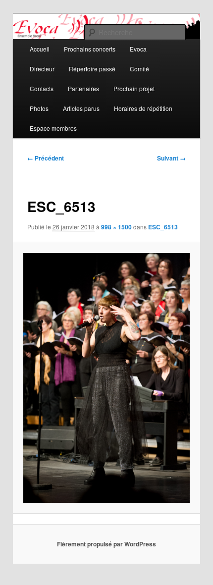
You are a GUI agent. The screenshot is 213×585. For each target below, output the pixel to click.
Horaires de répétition (143, 108)
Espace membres (53, 128)
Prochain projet (134, 88)
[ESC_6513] (106, 378)
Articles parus (81, 108)
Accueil (40, 49)
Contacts (41, 88)
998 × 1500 (116, 226)
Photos (39, 108)
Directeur (42, 68)
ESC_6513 (163, 226)
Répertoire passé (92, 68)
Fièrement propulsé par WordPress (106, 543)
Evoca (138, 49)
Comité (139, 68)
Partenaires (83, 88)
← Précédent (45, 158)
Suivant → (171, 158)
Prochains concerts (89, 49)
